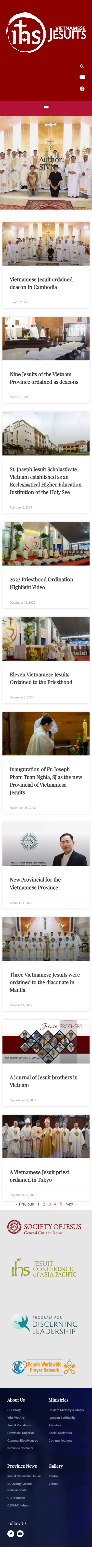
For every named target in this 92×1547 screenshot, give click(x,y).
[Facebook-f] (10, 1533)
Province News (22, 1466)
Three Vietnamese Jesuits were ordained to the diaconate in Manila (45, 982)
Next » (71, 1204)
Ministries (58, 1400)
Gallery (56, 1466)
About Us (16, 1400)
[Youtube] (20, 1533)
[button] (46, 107)
